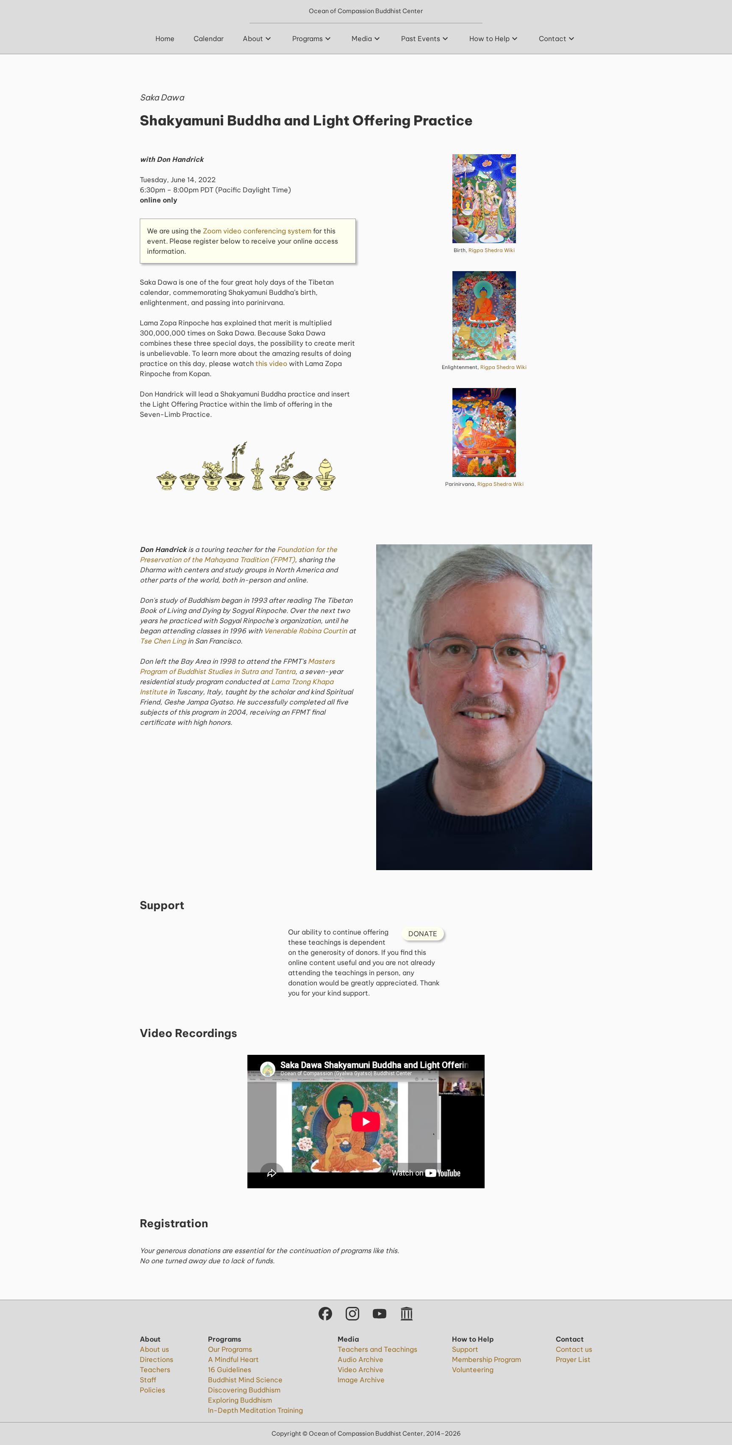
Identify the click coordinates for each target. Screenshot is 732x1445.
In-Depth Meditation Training (255, 1410)
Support (465, 1349)
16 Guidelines (229, 1369)
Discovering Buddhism (244, 1390)
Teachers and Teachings (377, 1349)
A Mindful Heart (233, 1359)
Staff (148, 1380)
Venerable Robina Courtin (305, 631)
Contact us (574, 1349)
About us (154, 1349)
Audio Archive (360, 1359)
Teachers (155, 1369)
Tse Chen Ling (163, 641)
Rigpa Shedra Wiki (492, 250)
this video (271, 363)
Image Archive (361, 1380)
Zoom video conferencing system (257, 231)
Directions (156, 1359)
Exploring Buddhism (240, 1400)
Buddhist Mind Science (245, 1380)
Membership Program (486, 1359)
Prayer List (573, 1359)
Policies (152, 1390)
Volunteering (473, 1369)
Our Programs (230, 1349)
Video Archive (360, 1369)
